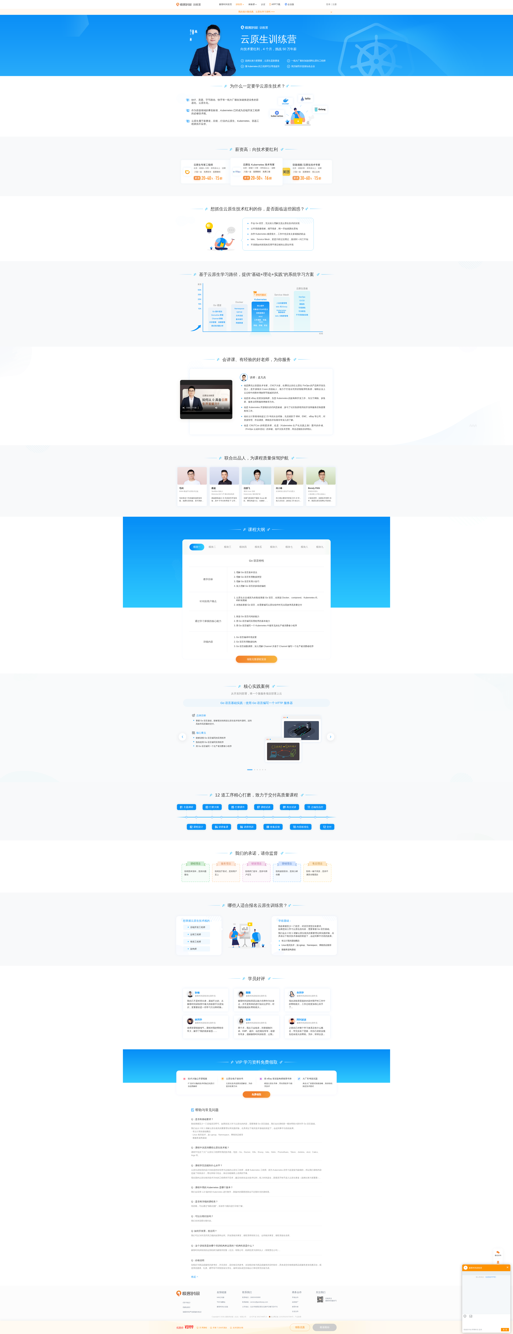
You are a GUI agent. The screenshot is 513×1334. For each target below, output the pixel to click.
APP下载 (276, 4)
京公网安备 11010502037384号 (282, 1317)
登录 (328, 4)
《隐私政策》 (186, 1307)
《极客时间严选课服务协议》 (192, 1312)
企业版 (291, 4)
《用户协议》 (186, 1303)
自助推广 (295, 1302)
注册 (334, 4)
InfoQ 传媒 (220, 1297)
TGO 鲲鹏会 (221, 1302)
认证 (263, 4)
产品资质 (298, 1317)
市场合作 (295, 1297)
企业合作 (295, 1311)
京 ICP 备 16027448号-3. (258, 1317)
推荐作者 (295, 1307)
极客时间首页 (225, 4)
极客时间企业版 (222, 1307)
